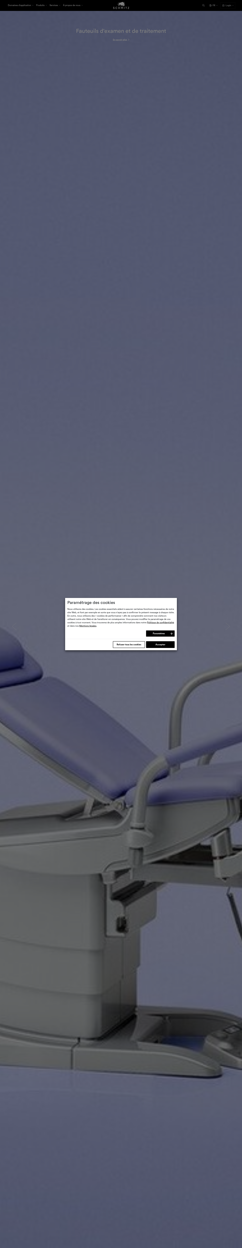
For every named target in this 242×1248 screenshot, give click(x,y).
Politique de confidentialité (160, 622)
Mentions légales (87, 626)
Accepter (160, 644)
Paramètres (159, 633)
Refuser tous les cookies (129, 644)
